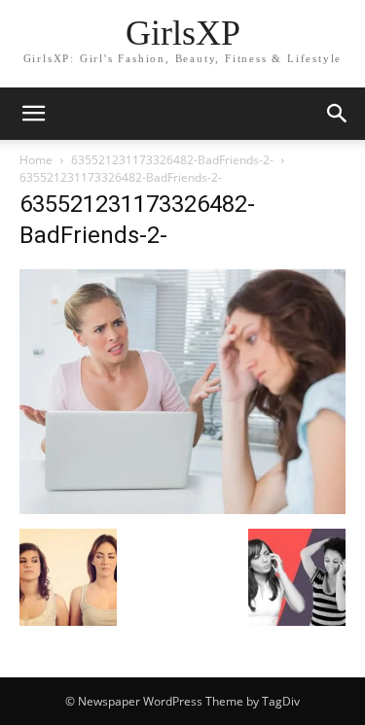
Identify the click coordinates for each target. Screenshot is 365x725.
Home (36, 160)
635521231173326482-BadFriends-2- (172, 160)
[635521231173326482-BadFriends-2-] (182, 509)
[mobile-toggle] (33, 113)
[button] (337, 113)
